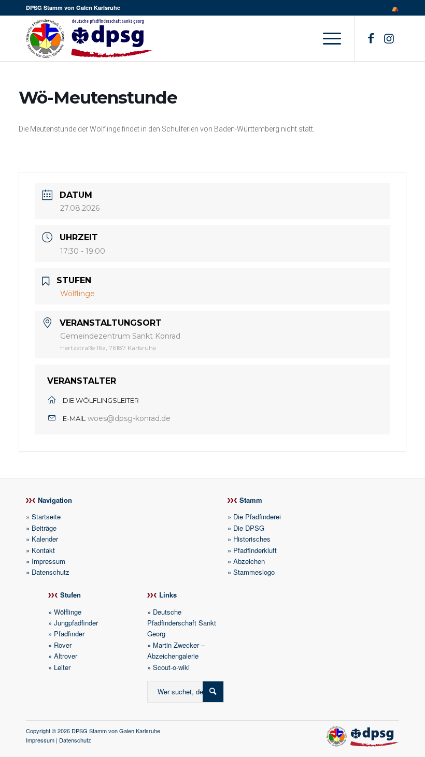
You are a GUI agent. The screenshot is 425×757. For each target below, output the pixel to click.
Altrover (65, 656)
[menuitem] (392, 7)
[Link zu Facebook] (370, 38)
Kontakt (43, 550)
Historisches (252, 539)
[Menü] (329, 38)
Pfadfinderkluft (255, 550)
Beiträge (44, 528)
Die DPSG (248, 528)
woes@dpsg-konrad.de (129, 418)
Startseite (46, 516)
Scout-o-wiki (171, 667)
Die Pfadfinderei (257, 516)
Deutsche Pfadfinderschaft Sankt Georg (181, 623)
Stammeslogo (254, 572)
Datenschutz (50, 572)
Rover (63, 645)
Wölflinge (67, 612)
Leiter (62, 667)
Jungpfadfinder (76, 623)
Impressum (48, 561)
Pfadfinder (69, 633)
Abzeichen (249, 561)
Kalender (45, 539)
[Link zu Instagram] (388, 38)
